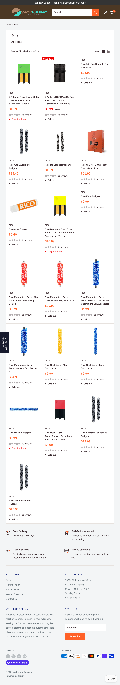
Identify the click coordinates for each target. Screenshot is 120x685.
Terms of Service (14, 594)
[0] (112, 12)
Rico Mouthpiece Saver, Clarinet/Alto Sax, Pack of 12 (59, 299)
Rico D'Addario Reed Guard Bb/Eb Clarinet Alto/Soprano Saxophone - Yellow (59, 232)
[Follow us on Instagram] (19, 656)
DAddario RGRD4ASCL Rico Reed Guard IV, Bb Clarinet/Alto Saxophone (59, 100)
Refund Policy (13, 585)
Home (8, 24)
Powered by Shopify (15, 676)
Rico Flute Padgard (91, 196)
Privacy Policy (13, 589)
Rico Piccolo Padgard (20, 432)
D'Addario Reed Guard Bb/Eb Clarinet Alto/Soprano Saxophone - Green (24, 100)
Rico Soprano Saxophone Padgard (94, 434)
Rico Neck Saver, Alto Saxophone (56, 366)
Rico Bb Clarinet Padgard (58, 165)
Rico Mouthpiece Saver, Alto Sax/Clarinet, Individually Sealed (23, 300)
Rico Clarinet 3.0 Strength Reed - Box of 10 (94, 166)
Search (9, 580)
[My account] (105, 12)
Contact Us (11, 599)
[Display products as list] (108, 51)
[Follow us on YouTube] (25, 656)
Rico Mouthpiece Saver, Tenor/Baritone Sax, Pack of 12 (23, 368)
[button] (4, 342)
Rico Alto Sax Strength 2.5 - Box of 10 (95, 66)
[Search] (95, 12)
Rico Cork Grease (18, 229)
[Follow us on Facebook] (8, 656)
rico (16, 24)
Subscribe (75, 636)
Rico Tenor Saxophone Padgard (20, 502)
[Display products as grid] (103, 51)
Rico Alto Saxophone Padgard (19, 166)
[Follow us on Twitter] (13, 656)
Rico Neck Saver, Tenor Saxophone (93, 366)
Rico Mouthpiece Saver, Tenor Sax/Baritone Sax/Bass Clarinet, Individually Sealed (96, 300)
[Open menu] (7, 12)
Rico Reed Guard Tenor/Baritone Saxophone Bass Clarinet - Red (58, 436)
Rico (11, 93)
